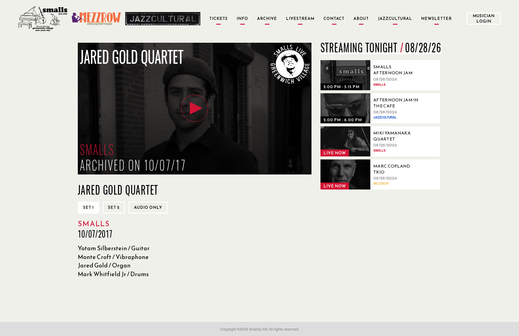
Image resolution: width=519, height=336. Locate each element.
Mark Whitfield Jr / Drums (113, 274)
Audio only (148, 207)
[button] (194, 108)
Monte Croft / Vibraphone (113, 256)
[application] (194, 108)
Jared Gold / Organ (104, 265)
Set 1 (88, 207)
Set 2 (114, 207)
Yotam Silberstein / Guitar (114, 248)
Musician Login (484, 18)
